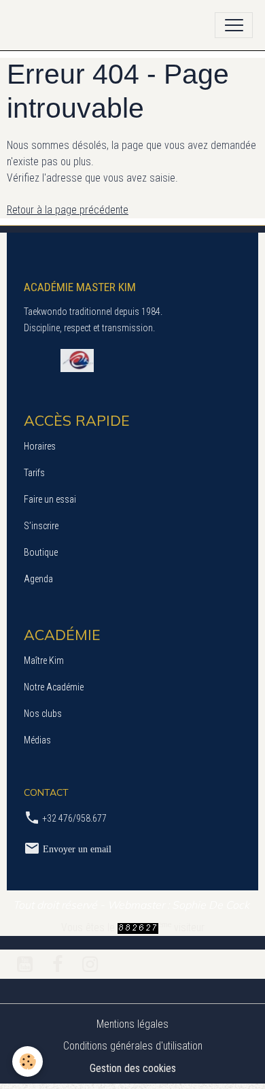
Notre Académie (54, 687)
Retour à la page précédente (67, 209)
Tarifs (34, 472)
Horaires (40, 446)
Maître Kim (44, 660)
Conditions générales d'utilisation (132, 1045)
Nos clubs (43, 713)
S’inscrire (41, 525)
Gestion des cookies (133, 1068)
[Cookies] (27, 1061)
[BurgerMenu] (234, 25)
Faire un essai (50, 499)
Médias (37, 740)
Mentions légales (132, 1024)
